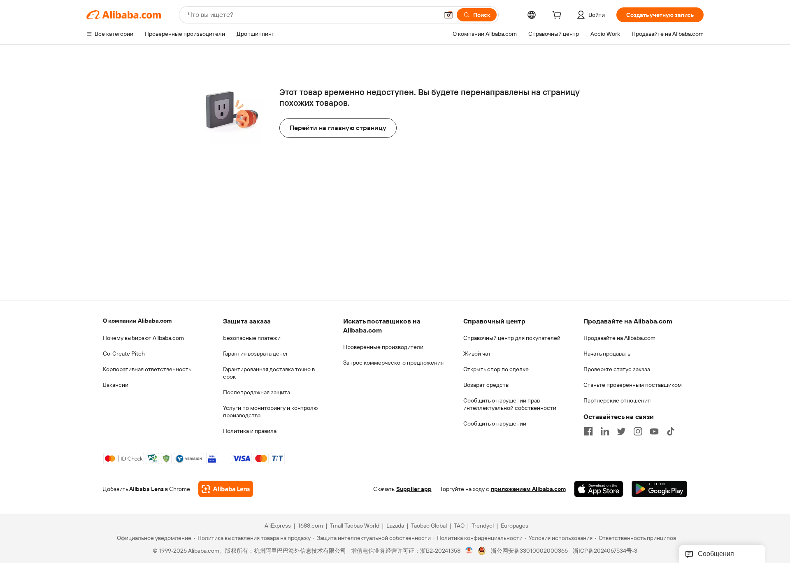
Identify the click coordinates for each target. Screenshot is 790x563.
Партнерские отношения (617, 400)
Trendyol (483, 525)
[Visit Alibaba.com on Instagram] (638, 431)
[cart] (558, 16)
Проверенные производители (383, 347)
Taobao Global (429, 525)
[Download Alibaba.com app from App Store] (598, 489)
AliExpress (278, 525)
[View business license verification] (469, 551)
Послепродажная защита (256, 392)
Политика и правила (249, 431)
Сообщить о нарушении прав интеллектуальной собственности (509, 404)
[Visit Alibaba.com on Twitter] (621, 431)
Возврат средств (486, 385)
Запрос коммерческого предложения (393, 362)
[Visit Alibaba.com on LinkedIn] (605, 431)
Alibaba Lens (146, 489)
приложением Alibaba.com (528, 489)
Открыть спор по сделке (496, 369)
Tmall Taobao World (354, 525)
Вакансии (115, 385)
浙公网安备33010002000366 (529, 550)
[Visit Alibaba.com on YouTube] (654, 431)
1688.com (310, 525)
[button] (448, 15)
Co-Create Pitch (124, 353)
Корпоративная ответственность (147, 369)
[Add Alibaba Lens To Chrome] (225, 489)
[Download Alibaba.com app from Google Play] (659, 489)
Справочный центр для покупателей (511, 338)
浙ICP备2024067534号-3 (605, 550)
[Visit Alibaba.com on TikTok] (671, 431)
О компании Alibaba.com (137, 320)
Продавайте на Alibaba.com (619, 338)
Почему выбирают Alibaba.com (143, 338)
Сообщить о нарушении (494, 423)
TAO (459, 525)
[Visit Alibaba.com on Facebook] (588, 431)
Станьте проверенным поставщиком (632, 385)
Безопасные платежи (252, 338)
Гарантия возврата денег (255, 353)
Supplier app (414, 489)
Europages (514, 525)
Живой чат (477, 353)
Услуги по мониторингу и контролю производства (270, 412)
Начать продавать (606, 353)
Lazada (395, 525)
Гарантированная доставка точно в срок (269, 373)
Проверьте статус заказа (616, 369)
